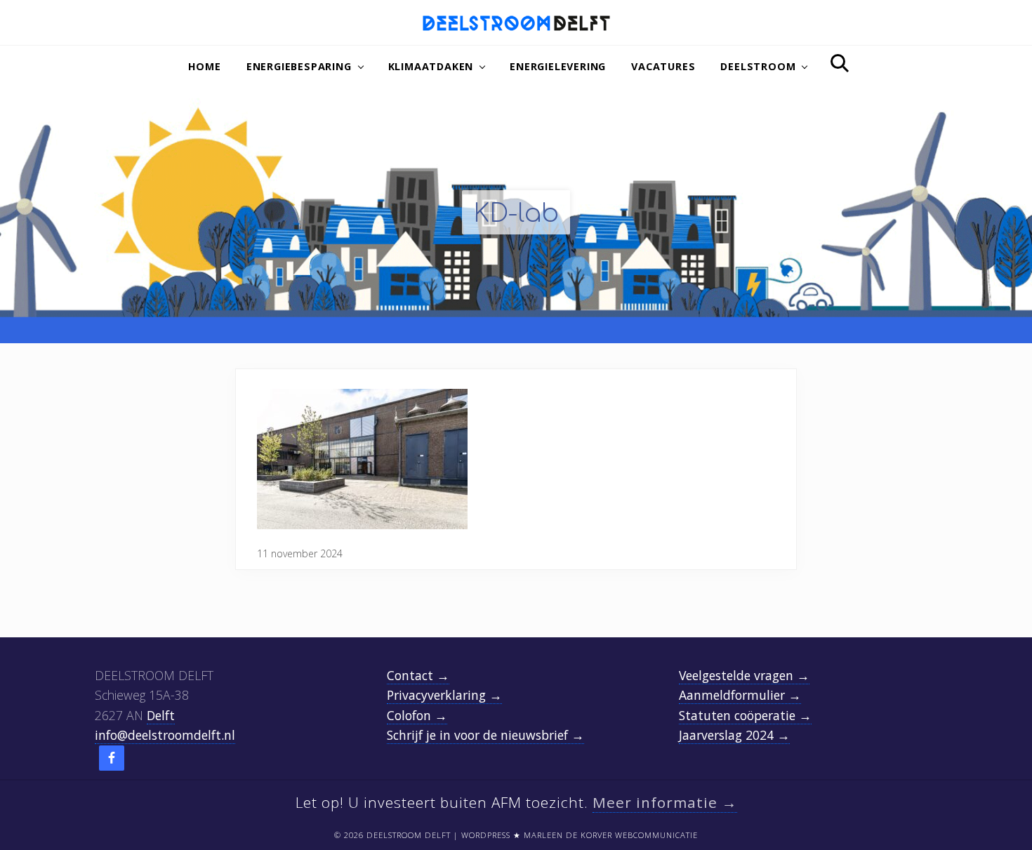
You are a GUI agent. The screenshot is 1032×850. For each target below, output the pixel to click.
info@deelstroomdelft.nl (165, 734)
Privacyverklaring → (444, 694)
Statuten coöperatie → (745, 715)
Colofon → (417, 715)
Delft (161, 715)
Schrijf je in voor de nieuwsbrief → (485, 734)
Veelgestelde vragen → (744, 675)
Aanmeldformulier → (740, 694)
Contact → (418, 675)
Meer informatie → (665, 802)
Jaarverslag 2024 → (734, 734)
